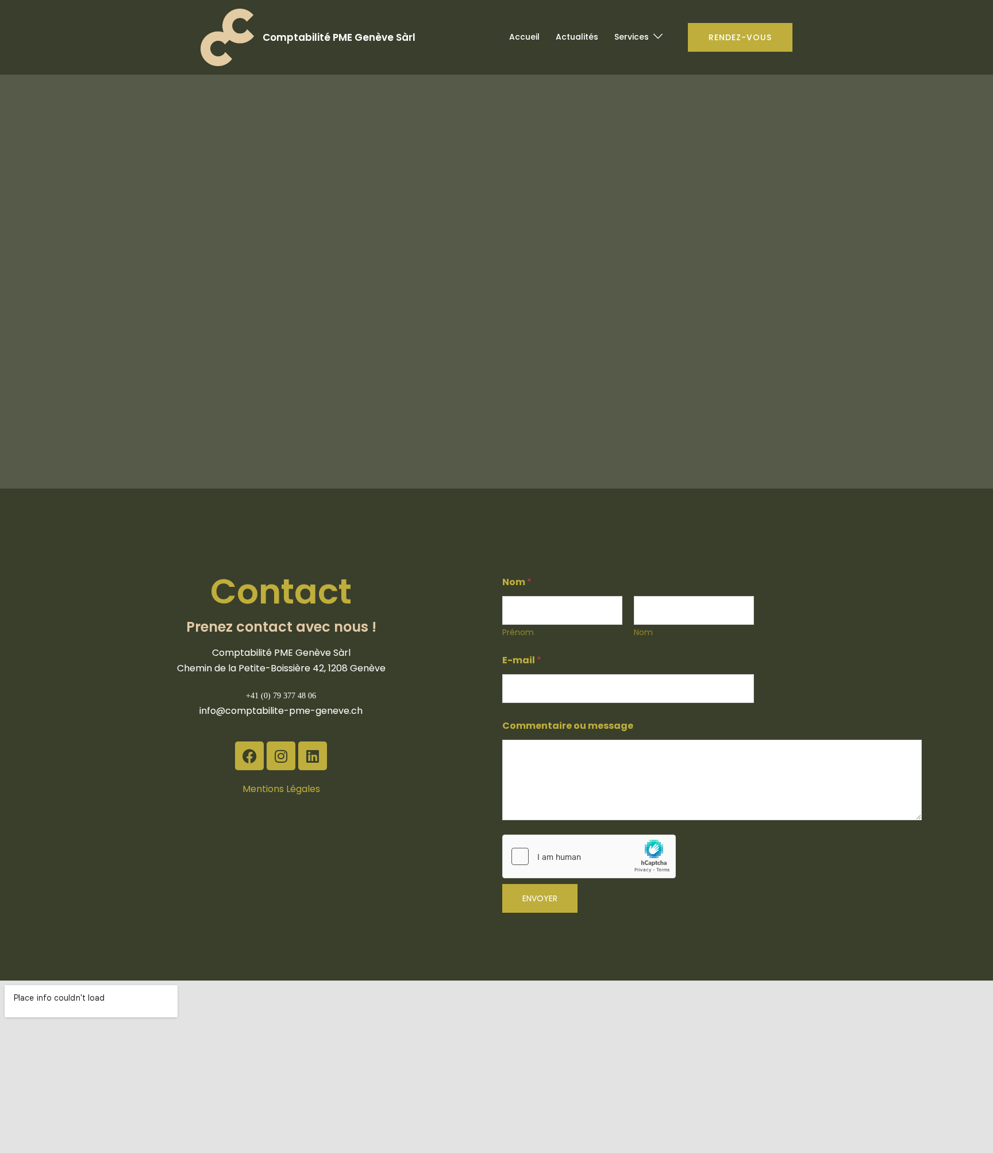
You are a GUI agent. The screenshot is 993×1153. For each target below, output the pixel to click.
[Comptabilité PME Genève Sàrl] (227, 37)
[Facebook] (249, 755)
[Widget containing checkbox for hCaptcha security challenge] (589, 856)
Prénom (518, 632)
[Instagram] (281, 755)
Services (631, 37)
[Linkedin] (312, 755)
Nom (643, 632)
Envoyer (539, 898)
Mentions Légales (281, 788)
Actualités (577, 37)
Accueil (524, 37)
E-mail (521, 660)
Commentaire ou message (567, 725)
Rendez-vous (740, 37)
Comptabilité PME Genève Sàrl (339, 37)
